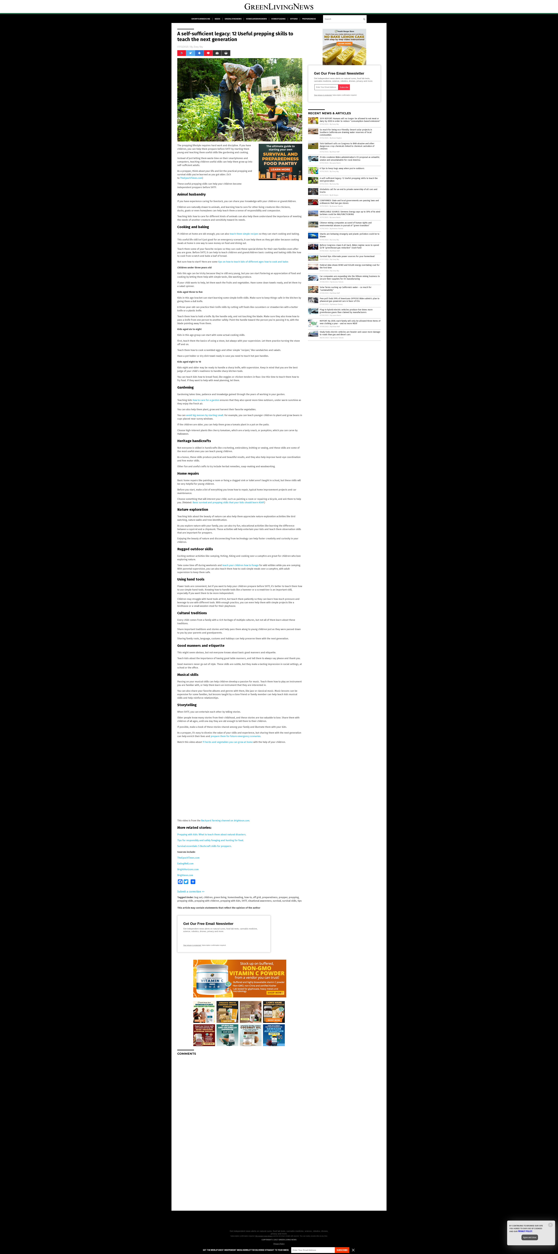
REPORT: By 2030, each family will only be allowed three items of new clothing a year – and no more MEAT (350, 322)
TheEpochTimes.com (191, 178)
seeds (217, 19)
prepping (294, 897)
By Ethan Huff (334, 152)
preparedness (309, 19)
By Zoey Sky (334, 124)
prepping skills (185, 900)
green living (220, 897)
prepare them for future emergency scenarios (236, 736)
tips (300, 900)
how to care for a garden (206, 400)
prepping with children (206, 900)
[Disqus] (239, 1094)
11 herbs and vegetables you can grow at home (227, 742)
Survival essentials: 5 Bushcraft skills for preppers (204, 846)
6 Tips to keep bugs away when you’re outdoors (342, 168)
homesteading (278, 19)
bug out (198, 897)
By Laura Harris (335, 163)
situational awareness (260, 900)
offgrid (294, 19)
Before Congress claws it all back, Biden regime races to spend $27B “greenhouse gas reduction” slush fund (349, 246)
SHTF (244, 900)
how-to (248, 897)
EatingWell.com (185, 863)
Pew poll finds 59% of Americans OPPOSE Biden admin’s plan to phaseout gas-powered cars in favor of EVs (349, 299)
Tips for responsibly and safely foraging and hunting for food (210, 840)
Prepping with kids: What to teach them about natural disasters (211, 834)
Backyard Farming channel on (225, 820)
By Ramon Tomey (336, 304)
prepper (283, 897)
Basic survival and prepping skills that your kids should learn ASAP (228, 502)
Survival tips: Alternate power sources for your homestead (347, 256)
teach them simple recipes (244, 233)
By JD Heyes (334, 195)
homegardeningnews (256, 19)
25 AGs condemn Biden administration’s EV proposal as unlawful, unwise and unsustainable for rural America (350, 158)
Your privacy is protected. (192, 945)
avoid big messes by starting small (204, 415)
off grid (257, 897)
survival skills (289, 900)
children (208, 897)
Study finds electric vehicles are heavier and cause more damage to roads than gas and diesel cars (350, 333)
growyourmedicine (200, 19)
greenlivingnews (233, 19)
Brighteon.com (185, 875)
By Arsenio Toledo (336, 206)
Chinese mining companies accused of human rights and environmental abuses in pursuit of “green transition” (346, 224)
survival (277, 900)
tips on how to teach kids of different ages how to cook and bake (253, 261)
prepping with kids (230, 900)
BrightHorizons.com (188, 869)
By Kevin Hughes (336, 138)
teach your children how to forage (240, 565)
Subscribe (342, 1250)
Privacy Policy (279, 1244)
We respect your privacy (264, 1236)
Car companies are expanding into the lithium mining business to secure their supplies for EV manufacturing (350, 277)
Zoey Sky (198, 47)
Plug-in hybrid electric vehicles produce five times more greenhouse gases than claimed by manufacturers (346, 311)
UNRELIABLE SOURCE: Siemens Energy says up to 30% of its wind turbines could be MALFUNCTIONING (350, 213)
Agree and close (529, 1237)
